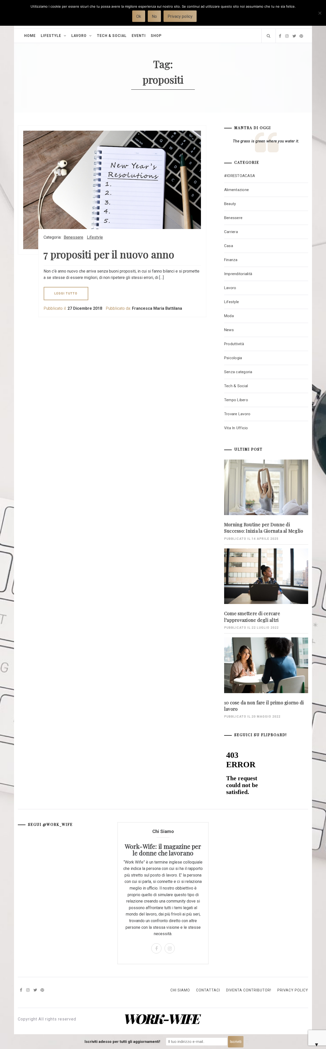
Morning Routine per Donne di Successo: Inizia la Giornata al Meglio (263, 527)
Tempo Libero (236, 400)
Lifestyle (51, 36)
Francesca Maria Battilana (157, 308)
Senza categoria (238, 372)
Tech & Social (112, 36)
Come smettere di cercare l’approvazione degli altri (252, 616)
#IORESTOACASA (239, 175)
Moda (229, 316)
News (229, 330)
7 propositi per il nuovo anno (109, 254)
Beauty (230, 203)
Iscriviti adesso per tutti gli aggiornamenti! (122, 1041)
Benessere (73, 237)
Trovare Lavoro (237, 414)
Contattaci (208, 990)
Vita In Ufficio (236, 428)
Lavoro (79, 36)
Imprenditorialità (238, 274)
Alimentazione (236, 189)
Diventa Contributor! (248, 990)
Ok (138, 16)
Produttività (234, 344)
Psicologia (233, 358)
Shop (156, 36)
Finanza (231, 260)
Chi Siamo (180, 990)
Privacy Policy (292, 990)
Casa (228, 246)
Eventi (139, 36)
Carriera (231, 232)
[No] (319, 16)
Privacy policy (180, 16)
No (154, 16)
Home (30, 36)
